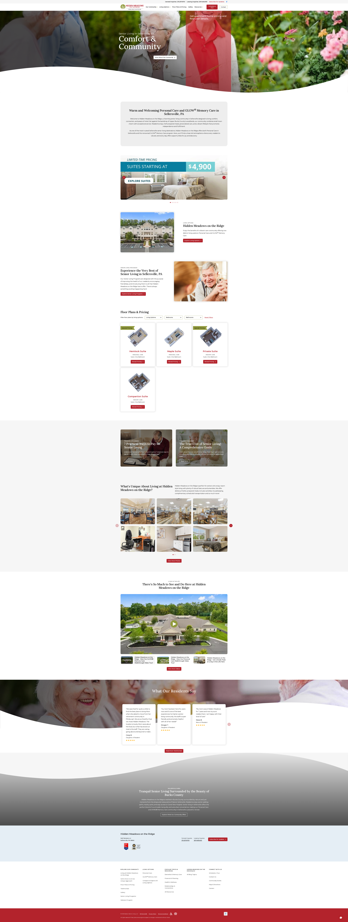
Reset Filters (209, 317)
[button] (124, 177)
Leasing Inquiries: (197, 2)
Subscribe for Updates (216, 2)
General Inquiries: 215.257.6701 (175, 2)
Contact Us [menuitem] (212, 877)
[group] (174, 177)
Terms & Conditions (163, 913)
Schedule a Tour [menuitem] (214, 873)
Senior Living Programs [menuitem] (128, 896)
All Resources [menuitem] (169, 892)
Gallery (190, 7)
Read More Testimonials (174, 751)
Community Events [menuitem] (215, 880)
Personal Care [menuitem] (147, 873)
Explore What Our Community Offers (174, 814)
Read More (129, 461)
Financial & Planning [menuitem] (171, 878)
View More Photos (174, 561)
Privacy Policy (152, 913)
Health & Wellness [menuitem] (171, 882)
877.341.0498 (143, 913)
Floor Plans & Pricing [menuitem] (127, 885)
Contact (223, 7)
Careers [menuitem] (211, 888)
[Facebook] (225, 914)
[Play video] (174, 624)
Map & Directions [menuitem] (214, 884)
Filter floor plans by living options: (132, 317)
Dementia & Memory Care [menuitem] (173, 874)
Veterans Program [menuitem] (126, 900)
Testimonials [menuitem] (125, 888)
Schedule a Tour (212, 7)
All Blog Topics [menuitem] (192, 874)
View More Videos (174, 669)
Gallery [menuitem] (123, 892)
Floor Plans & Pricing (179, 7)
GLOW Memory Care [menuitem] (150, 877)
